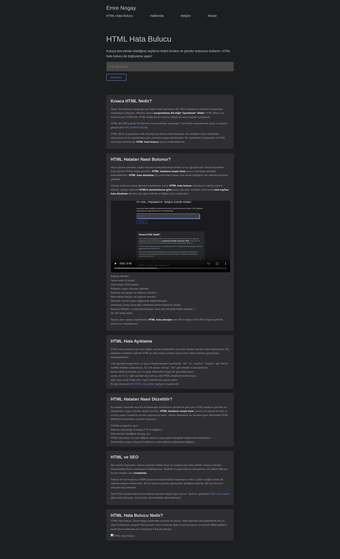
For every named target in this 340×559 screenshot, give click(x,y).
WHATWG (138, 127)
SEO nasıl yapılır (220, 493)
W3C (127, 127)
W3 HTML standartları (142, 383)
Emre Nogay (121, 8)
